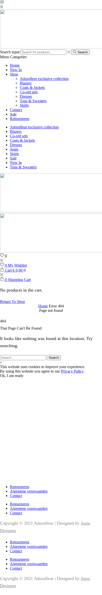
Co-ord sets (29, 92)
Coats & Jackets (32, 87)
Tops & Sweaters (33, 101)
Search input (10, 52)
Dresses (26, 96)
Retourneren (19, 119)
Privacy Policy (72, 371)
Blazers (25, 83)
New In (16, 70)
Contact (16, 110)
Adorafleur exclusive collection (44, 79)
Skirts (24, 105)
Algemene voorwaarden (29, 491)
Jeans (14, 149)
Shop (14, 74)
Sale (13, 114)
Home (15, 65)
